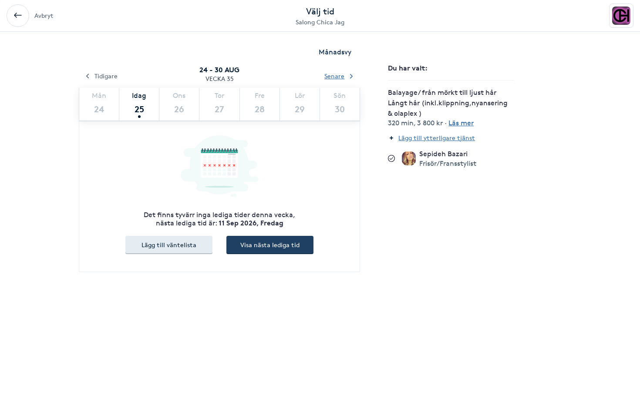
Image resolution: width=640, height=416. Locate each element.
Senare (334, 76)
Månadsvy (335, 52)
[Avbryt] (18, 15)
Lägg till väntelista (168, 244)
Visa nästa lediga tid (270, 244)
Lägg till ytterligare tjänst (436, 137)
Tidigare (106, 76)
